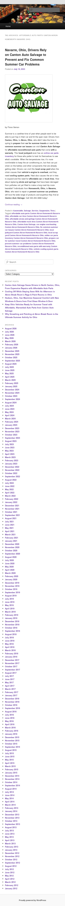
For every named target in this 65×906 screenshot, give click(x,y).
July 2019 (9, 598)
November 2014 (12, 779)
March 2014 (10, 804)
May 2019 (9, 605)
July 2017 (9, 676)
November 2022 (12, 470)
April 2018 (9, 647)
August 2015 (10, 750)
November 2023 (12, 431)
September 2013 (12, 824)
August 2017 (10, 672)
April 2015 (9, 763)
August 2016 (10, 711)
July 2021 (9, 521)
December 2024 (12, 389)
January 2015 (11, 772)
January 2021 (11, 540)
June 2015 (9, 756)
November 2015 (12, 740)
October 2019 (11, 589)
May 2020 (9, 566)
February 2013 (11, 846)
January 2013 (11, 849)
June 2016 (9, 717)
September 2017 (12, 669)
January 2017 (11, 695)
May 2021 (9, 527)
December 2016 (12, 698)
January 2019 (11, 618)
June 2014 (9, 795)
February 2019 (11, 614)
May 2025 (9, 373)
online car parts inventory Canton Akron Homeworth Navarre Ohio (31, 236)
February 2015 (11, 769)
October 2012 (11, 859)
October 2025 (11, 357)
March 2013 (10, 843)
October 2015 (11, 743)
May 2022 (9, 489)
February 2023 (11, 460)
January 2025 (11, 386)
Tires (52, 210)
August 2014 (10, 788)
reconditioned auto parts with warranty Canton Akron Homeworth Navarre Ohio (31, 247)
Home (8, 26)
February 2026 (11, 344)
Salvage (27, 210)
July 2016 (9, 714)
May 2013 (9, 836)
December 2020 (12, 544)
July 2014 (9, 792)
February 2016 (11, 730)
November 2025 (12, 354)
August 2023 (10, 441)
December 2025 (12, 351)
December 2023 (12, 428)
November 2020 (12, 547)
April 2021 (9, 531)
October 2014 (11, 782)
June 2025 (9, 370)
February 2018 (11, 653)
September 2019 (12, 592)
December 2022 (12, 466)
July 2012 (9, 869)
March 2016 (10, 727)
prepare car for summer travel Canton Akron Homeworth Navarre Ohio (32, 239)
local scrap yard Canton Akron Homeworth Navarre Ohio (31, 234)
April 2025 (9, 376)
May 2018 (9, 643)
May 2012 (9, 875)
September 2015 (12, 746)
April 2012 (9, 878)
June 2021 (9, 524)
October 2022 (11, 473)
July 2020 (9, 560)
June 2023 (9, 447)
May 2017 (9, 682)
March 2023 (10, 457)
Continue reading (13, 204)
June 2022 (9, 486)
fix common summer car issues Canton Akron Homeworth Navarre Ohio (31, 228)
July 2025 (9, 367)
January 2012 (11, 888)
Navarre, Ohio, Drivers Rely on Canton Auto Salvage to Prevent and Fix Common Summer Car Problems (26, 57)
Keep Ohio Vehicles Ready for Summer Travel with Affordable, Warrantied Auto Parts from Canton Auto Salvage (29, 307)
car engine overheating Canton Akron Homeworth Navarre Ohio (30, 225)
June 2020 (9, 563)
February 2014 (11, 808)
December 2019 (12, 582)
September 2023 (12, 437)
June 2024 (9, 408)
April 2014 (9, 801)
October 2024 (11, 395)
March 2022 (10, 495)
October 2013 (11, 820)
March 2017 (10, 688)
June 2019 (9, 601)
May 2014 (9, 798)
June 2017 (9, 679)
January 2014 (11, 811)
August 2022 (10, 479)
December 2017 (12, 660)
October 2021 (11, 511)
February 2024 (11, 421)
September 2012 (12, 862)
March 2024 (10, 418)
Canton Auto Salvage (26, 224)
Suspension (44, 210)
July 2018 (9, 637)
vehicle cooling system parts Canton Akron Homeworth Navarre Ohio (31, 250)
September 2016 (12, 708)
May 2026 (9, 338)
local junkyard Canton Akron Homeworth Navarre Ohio (29, 231)
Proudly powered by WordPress (32, 900)
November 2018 (12, 624)
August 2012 (10, 866)
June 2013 (9, 833)
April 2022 (9, 492)
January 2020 (11, 579)
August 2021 (10, 518)
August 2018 (10, 634)
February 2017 (11, 692)
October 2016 (11, 704)
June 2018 (9, 640)
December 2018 (12, 621)
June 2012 (9, 872)
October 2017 (11, 666)
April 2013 (9, 840)
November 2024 (12, 392)
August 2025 (10, 363)
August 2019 (10, 595)
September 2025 (12, 360)
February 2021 (11, 537)
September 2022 (12, 476)
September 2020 (12, 553)
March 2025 (10, 379)
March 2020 (10, 573)
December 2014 (12, 775)
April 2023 (9, 454)
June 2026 (9, 334)
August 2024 (10, 402)
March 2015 (10, 766)
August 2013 (10, 827)
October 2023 (11, 434)
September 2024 (12, 399)
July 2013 (9, 830)
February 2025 (11, 383)
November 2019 (12, 585)
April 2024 (9, 415)
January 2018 (11, 656)
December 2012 (12, 853)
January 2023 (11, 463)
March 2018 (10, 650)
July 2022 (9, 482)
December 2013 (12, 814)
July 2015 (9, 753)
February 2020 (11, 576)
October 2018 (11, 627)
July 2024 (9, 405)
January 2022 (11, 502)
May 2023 (9, 450)
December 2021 (12, 505)
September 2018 (12, 630)
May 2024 (9, 412)
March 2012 (10, 882)
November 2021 (12, 508)
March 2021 (10, 534)
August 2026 (10, 328)
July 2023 (9, 444)
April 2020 (9, 569)
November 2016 (12, 701)
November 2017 (12, 663)
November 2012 (12, 856)
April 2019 (9, 608)
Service (35, 210)
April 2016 (9, 724)
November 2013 (12, 817)
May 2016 (9, 721)
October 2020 (11, 550)
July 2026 (9, 331)
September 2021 (12, 515)
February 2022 (11, 498)
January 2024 (11, 424)
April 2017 (9, 685)
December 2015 (12, 737)
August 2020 (10, 557)
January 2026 (11, 347)
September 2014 (12, 785)
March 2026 (10, 341)
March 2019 (10, 611)
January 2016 (11, 733)
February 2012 (11, 885)
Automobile (18, 210)
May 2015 (9, 759)
